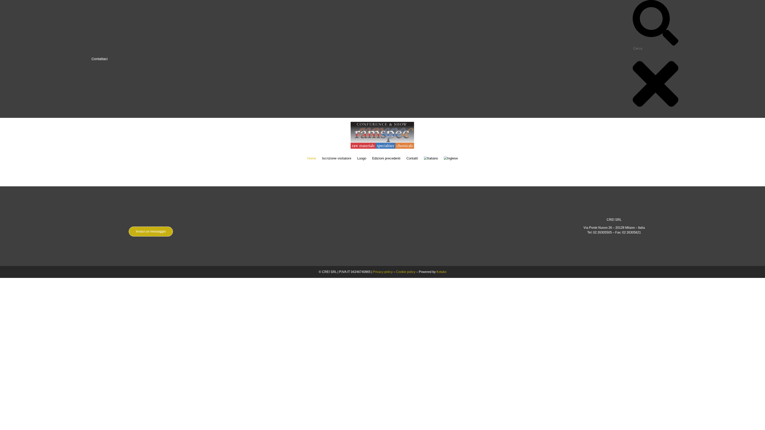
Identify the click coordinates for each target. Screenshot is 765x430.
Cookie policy (405, 272)
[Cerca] (655, 44)
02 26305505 (602, 232)
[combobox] (655, 48)
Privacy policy (383, 272)
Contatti (412, 158)
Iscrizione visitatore (336, 158)
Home (311, 158)
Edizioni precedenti (386, 158)
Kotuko (441, 272)
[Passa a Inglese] (451, 158)
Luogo (361, 158)
